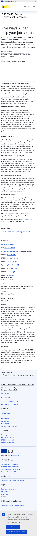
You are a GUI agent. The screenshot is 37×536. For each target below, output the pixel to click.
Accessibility (5, 393)
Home (5, 23)
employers (17, 258)
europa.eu (15, 455)
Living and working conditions (10, 251)
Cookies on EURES (7, 437)
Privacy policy (5, 491)
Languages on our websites (9, 489)
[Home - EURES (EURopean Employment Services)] (12, 6)
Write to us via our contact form (10, 469)
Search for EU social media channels (12, 480)
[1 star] (3, 375)
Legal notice (5, 494)
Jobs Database (11, 254)
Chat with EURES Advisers (9, 404)
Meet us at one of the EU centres (11, 472)
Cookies (3, 497)
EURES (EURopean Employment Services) (17, 384)
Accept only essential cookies (16, 532)
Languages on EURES (8, 435)
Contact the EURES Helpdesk (10, 402)
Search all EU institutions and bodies (12, 505)
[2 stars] (4, 375)
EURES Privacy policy (8, 440)
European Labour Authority (9, 286)
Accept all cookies (12, 527)
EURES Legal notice (7, 442)
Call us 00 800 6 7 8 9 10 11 (9, 464)
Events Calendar (12, 261)
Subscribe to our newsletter (9, 426)
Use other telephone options (10, 466)
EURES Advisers (9, 247)
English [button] (25, 6)
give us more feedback (27, 375)
